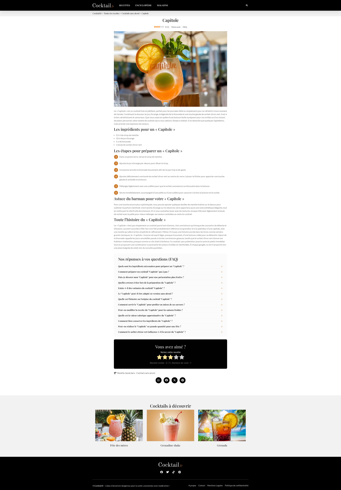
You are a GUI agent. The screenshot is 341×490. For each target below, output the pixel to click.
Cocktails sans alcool (145, 373)
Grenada (222, 445)
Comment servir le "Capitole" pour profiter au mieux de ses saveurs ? (151, 304)
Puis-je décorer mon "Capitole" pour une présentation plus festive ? (151, 277)
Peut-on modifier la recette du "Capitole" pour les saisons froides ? (150, 310)
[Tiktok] (173, 472)
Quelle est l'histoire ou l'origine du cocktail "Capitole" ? (145, 299)
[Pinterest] (179, 472)
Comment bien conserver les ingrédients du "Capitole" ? (145, 321)
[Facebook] (161, 472)
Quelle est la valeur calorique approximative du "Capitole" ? (147, 315)
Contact (201, 485)
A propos (192, 485)
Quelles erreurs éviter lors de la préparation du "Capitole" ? (147, 282)
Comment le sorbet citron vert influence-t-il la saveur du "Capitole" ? (152, 331)
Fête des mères (119, 445)
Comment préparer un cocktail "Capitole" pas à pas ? (143, 271)
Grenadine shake (170, 445)
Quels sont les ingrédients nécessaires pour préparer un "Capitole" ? (151, 266)
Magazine (162, 5)
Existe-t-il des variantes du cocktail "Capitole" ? (141, 288)
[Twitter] (167, 472)
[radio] (159, 357)
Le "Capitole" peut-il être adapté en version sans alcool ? (145, 293)
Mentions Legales (215, 485)
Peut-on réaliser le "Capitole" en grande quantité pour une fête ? (149, 326)
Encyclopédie (143, 5)
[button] (246, 5)
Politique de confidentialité (236, 485)
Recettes (124, 5)
